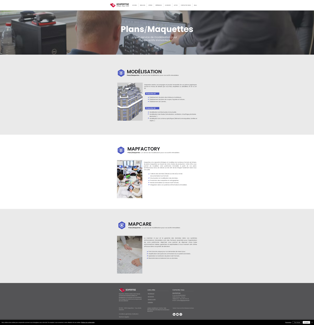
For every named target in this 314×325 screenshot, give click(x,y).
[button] (150, 5)
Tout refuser (297, 322)
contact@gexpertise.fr (182, 300)
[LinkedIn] (174, 314)
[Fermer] (312, 322)
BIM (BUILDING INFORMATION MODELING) (158, 310)
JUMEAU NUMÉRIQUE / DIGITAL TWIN (156, 308)
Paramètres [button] (288, 322)
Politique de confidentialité (88, 322)
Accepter (306, 322)
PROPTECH (150, 311)
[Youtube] (177, 314)
